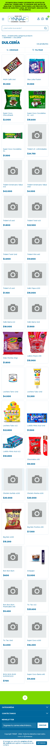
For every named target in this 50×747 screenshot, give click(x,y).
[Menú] (3, 19)
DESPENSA (7, 37)
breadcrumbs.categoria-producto (20, 36)
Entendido (41, 743)
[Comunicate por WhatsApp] (43, 19)
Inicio (4, 36)
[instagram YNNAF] (25, 697)
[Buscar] (45, 28)
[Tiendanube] (25, 736)
